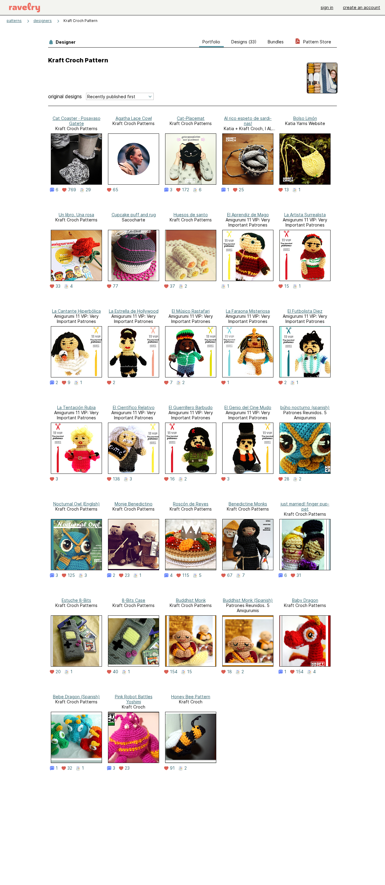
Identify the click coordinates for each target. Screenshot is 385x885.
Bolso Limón (305, 118)
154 (173, 671)
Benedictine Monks (248, 503)
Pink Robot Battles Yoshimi (133, 699)
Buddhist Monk (191, 600)
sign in (327, 7)
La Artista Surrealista (305, 214)
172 (185, 189)
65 (115, 189)
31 (299, 575)
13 (286, 189)
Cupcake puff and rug (134, 214)
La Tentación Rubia (76, 407)
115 (185, 575)
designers (42, 20)
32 (69, 768)
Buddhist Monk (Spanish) (248, 600)
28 (286, 479)
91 (172, 768)
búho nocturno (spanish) (305, 407)
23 (127, 575)
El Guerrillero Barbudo (191, 407)
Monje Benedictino (133, 503)
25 (241, 189)
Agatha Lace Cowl (134, 118)
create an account (361, 7)
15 (286, 286)
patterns (14, 20)
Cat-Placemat (191, 118)
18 (229, 671)
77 (115, 286)
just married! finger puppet (305, 506)
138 (116, 479)
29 (88, 189)
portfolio (211, 41)
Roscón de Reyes (190, 503)
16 (172, 479)
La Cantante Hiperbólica (76, 311)
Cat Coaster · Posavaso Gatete (76, 121)
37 (172, 286)
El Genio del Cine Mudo (247, 407)
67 (230, 575)
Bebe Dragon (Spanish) (76, 696)
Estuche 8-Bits (76, 600)
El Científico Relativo (134, 407)
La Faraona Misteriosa (248, 311)
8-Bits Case (133, 600)
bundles (276, 41)
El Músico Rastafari (191, 311)
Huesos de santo (191, 214)
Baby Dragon (305, 600)
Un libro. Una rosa (76, 214)
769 (72, 189)
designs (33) (244, 41)
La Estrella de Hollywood (134, 311)
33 (58, 286)
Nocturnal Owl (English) (76, 503)
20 (58, 671)
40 (115, 671)
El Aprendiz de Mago (248, 214)
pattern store (316, 41)
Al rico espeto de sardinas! (248, 121)
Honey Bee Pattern (190, 696)
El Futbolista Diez (305, 311)
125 (71, 575)
